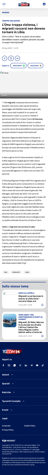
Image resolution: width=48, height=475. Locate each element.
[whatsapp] (14, 365)
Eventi (5, 410)
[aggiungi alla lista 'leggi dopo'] (11, 58)
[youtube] (37, 365)
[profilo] (44, 4)
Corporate (6, 426)
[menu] (4, 4)
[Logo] (24, 4)
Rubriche (6, 392)
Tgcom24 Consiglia (11, 401)
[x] (20, 365)
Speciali (6, 383)
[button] (24, 4)
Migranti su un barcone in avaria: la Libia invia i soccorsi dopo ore (30, 298)
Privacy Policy (7, 430)
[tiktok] (42, 365)
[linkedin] (26, 365)
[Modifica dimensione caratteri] (17, 58)
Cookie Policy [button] (29, 426)
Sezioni (5, 374)
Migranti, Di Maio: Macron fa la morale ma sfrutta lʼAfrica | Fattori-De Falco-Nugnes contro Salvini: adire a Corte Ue (31, 327)
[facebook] (3, 365)
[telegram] (31, 365)
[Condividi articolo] (4, 58)
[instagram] (9, 365)
